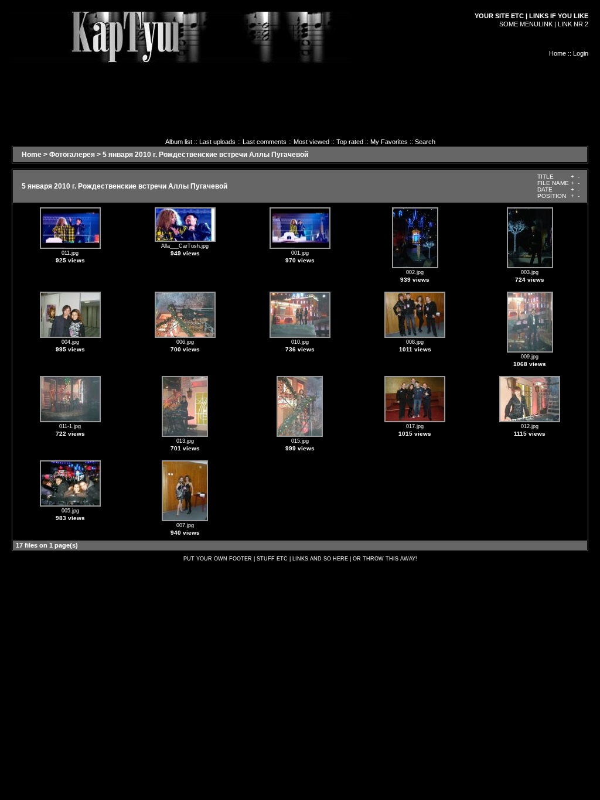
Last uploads (217, 141)
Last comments (265, 141)
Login (580, 53)
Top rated (349, 141)
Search (425, 141)
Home (557, 53)
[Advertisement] (300, 89)
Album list (178, 141)
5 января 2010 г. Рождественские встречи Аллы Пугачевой (205, 155)
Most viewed (311, 141)
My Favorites (389, 141)
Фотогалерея (72, 155)
